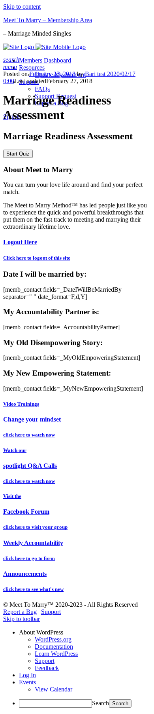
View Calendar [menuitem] (53, 689)
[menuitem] (85, 632)
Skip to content (22, 6)
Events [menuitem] (27, 682)
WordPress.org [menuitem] (53, 639)
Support (51, 611)
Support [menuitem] (44, 660)
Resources (32, 67)
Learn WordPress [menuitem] (56, 653)
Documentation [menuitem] (54, 646)
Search (100, 703)
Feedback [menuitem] (47, 668)
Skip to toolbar (21, 618)
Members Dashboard (45, 60)
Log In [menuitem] (27, 675)
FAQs (42, 88)
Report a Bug (20, 611)
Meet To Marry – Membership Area (47, 20)
